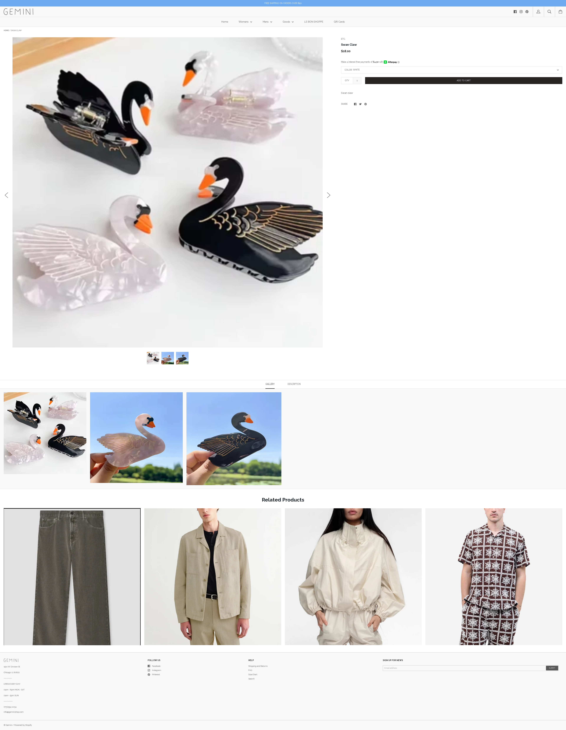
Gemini (9, 725)
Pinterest (156, 674)
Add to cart (464, 80)
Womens (244, 21)
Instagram (156, 670)
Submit (552, 668)
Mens (266, 21)
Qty (347, 80)
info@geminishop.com (14, 712)
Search (251, 679)
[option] (168, 192)
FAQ (250, 670)
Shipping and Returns (258, 666)
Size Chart (252, 674)
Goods (287, 21)
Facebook (156, 666)
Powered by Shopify (23, 725)
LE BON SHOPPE (313, 21)
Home (224, 21)
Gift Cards (339, 21)
